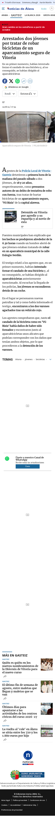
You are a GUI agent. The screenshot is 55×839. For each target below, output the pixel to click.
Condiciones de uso (37, 800)
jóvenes (29, 359)
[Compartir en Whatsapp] (17, 81)
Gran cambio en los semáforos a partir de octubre (23, 28)
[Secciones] (3, 8)
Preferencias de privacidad (11, 810)
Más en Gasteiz (15, 655)
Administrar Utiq (29, 805)
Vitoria (18, 359)
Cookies (4, 805)
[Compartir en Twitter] (11, 81)
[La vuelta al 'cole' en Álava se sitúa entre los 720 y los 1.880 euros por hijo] (47, 731)
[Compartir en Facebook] (4, 81)
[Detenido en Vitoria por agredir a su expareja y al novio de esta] (11, 217)
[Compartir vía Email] (30, 81)
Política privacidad (20, 800)
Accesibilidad (15, 805)
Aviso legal (5, 800)
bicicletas (40, 359)
